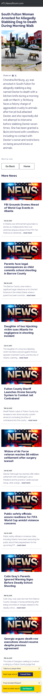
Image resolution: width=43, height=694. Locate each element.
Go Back (10, 166)
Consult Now (25, 674)
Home (27, 166)
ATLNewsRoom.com (12, 3)
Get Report (27, 689)
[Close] (39, 668)
